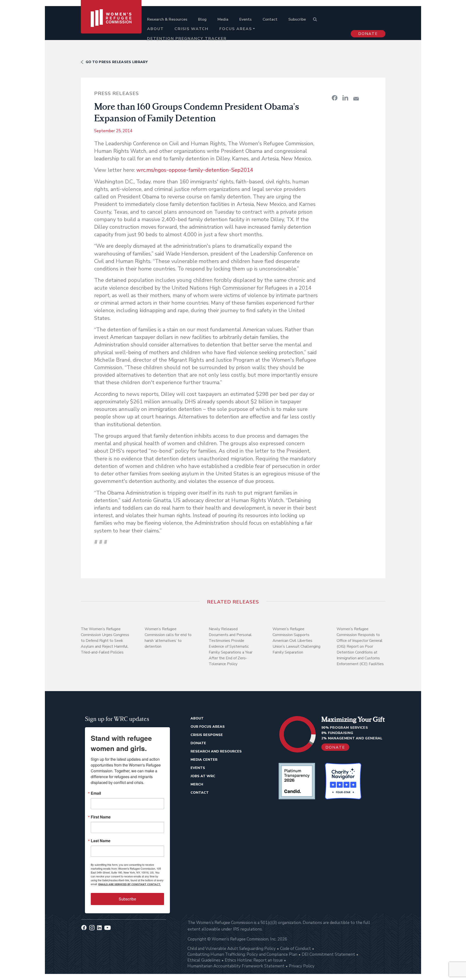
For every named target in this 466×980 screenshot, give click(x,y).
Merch (197, 784)
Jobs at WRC (203, 776)
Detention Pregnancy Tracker (187, 38)
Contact (270, 19)
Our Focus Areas (208, 726)
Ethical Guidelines (203, 960)
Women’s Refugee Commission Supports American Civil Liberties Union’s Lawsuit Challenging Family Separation (296, 640)
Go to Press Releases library (117, 62)
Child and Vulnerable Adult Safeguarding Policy (231, 948)
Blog (202, 19)
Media (222, 19)
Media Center (204, 759)
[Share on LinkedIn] (345, 97)
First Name (101, 817)
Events (245, 19)
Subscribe (297, 19)
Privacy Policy (302, 966)
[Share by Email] (356, 98)
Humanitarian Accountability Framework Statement (235, 966)
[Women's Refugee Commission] (111, 24)
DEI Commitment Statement (328, 954)
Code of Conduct (295, 948)
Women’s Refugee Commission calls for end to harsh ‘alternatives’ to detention (168, 637)
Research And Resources (216, 751)
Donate (368, 33)
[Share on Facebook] (335, 97)
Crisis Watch (191, 29)
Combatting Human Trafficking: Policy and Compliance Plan (242, 954)
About (155, 29)
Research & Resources (167, 19)
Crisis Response (207, 735)
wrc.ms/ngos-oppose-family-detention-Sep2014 (194, 170)
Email (96, 793)
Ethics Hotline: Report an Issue (254, 960)
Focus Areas (235, 29)
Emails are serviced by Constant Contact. (129, 884)
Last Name (100, 841)
